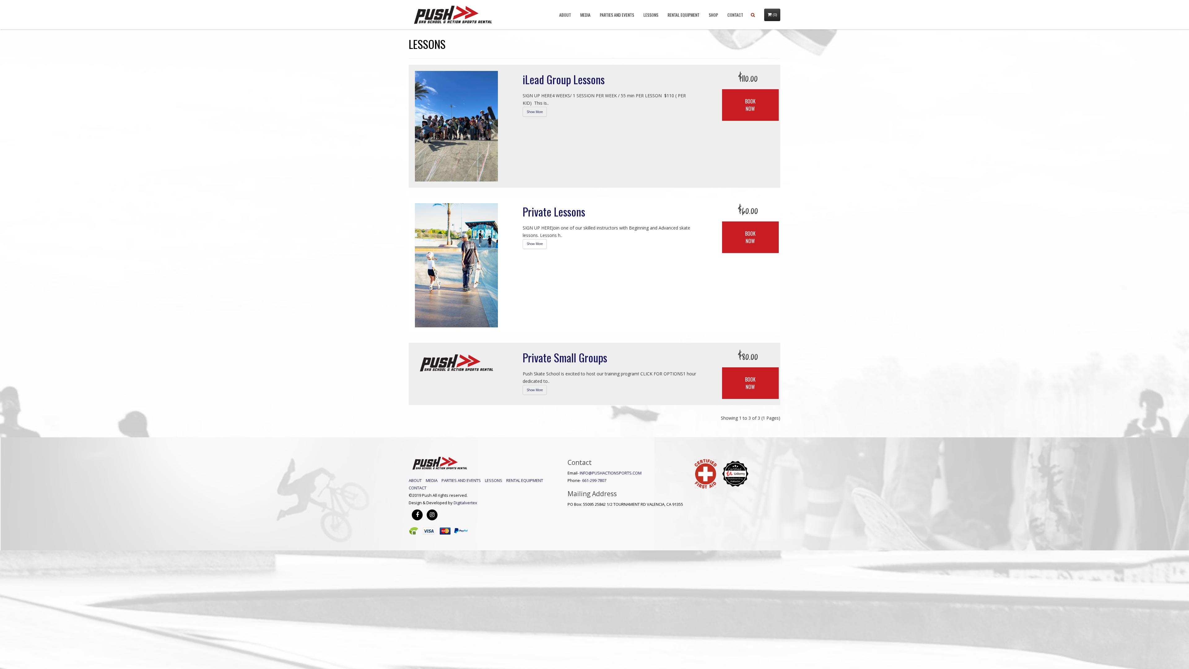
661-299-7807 (594, 480)
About (565, 14)
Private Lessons (554, 211)
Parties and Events (617, 14)
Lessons (650, 14)
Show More (535, 112)
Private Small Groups (565, 357)
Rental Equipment (683, 14)
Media (585, 14)
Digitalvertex (465, 502)
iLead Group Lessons (564, 79)
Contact (735, 14)
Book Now (750, 105)
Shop (713, 14)
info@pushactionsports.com (611, 473)
